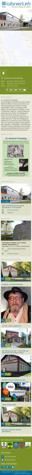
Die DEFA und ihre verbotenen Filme (13, 380)
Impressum (24, 472)
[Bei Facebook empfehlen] (7, 90)
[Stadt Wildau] (16, 445)
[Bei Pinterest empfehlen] (20, 90)
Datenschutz (18, 472)
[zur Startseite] (19, 5)
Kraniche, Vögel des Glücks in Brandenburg (11, 430)
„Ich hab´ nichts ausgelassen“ (11, 326)
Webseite (10, 212)
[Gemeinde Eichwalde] (10, 445)
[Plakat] (16, 157)
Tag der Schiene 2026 (9, 405)
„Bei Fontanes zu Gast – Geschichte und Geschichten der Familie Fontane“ (15, 352)
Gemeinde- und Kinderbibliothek (12, 284)
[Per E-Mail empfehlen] (24, 90)
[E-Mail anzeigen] (13, 210)
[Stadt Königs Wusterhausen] (28, 445)
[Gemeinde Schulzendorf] (22, 445)
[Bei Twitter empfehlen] (16, 90)
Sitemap (28, 473)
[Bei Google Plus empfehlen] (12, 90)
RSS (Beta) (22, 473)
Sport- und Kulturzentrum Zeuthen (13, 206)
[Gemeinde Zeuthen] (4, 445)
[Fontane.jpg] (16, 231)
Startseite (17, 473)
